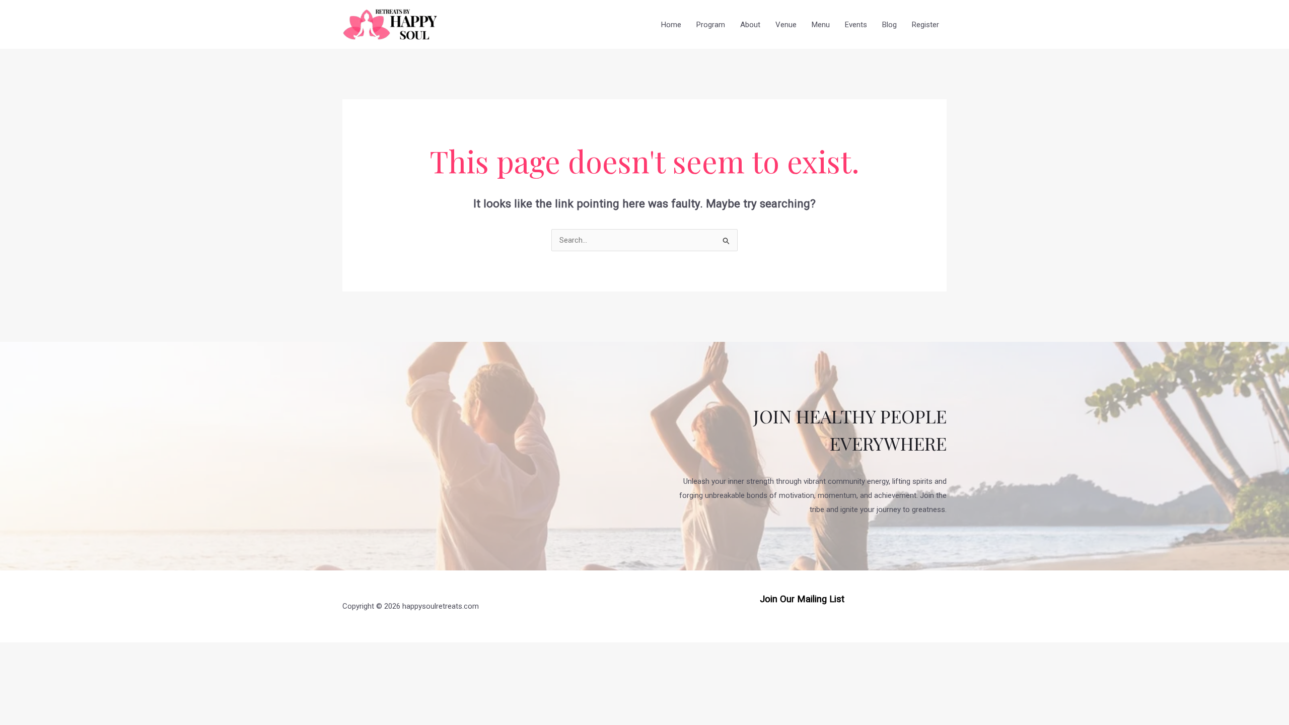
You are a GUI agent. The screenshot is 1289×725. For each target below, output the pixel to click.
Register (925, 24)
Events (856, 24)
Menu (821, 24)
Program (710, 24)
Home (671, 24)
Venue (786, 24)
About (750, 24)
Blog (889, 24)
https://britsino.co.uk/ (802, 614)
